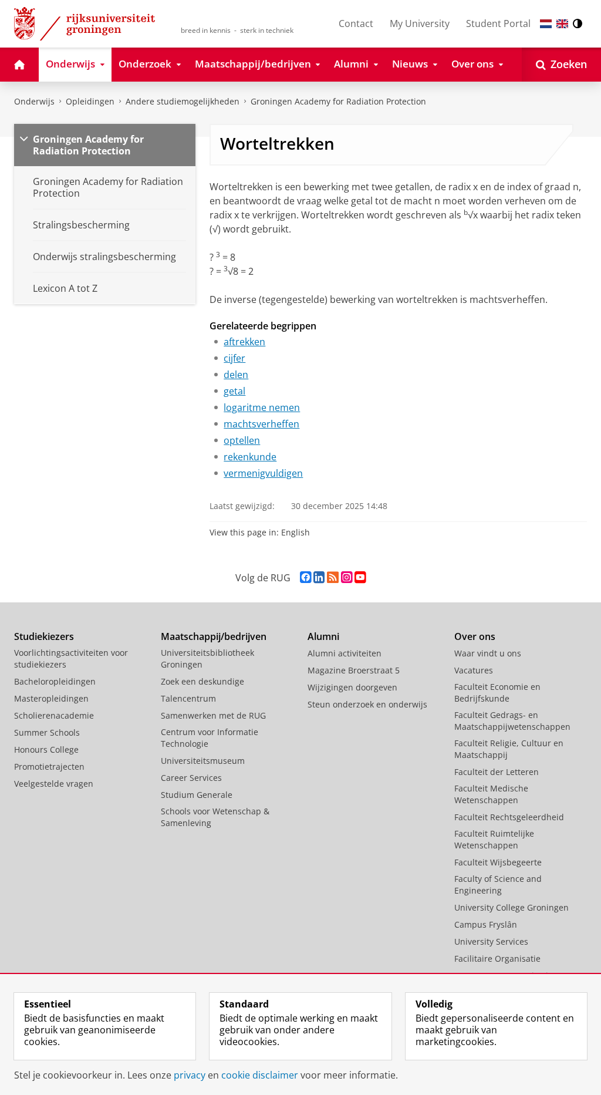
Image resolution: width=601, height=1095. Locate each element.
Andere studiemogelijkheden (182, 101)
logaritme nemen (262, 407)
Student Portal (498, 23)
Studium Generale (196, 794)
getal (234, 391)
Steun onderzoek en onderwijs (367, 704)
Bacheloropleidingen (55, 681)
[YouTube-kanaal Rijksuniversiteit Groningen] (360, 577)
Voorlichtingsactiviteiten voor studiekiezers (71, 658)
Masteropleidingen (51, 698)
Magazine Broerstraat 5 (354, 670)
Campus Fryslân (485, 924)
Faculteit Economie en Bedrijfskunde (497, 692)
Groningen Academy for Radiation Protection (338, 101)
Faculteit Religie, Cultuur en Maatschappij (508, 748)
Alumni (323, 636)
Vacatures (473, 670)
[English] (562, 23)
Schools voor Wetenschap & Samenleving (215, 817)
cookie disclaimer (259, 1075)
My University (420, 23)
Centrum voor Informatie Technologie (209, 737)
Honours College (46, 749)
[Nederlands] (546, 23)
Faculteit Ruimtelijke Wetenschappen (494, 839)
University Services (491, 941)
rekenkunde (250, 457)
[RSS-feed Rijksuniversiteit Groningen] (333, 577)
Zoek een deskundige (202, 681)
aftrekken (244, 342)
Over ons (474, 636)
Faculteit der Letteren (496, 771)
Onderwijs (34, 101)
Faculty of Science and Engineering (498, 884)
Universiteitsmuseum (203, 760)
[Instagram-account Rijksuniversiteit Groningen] (346, 577)
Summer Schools (47, 732)
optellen (242, 440)
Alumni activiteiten (344, 653)
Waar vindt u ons (487, 653)
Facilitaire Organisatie (497, 958)
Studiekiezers (44, 636)
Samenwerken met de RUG (213, 715)
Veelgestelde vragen (53, 783)
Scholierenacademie (54, 715)
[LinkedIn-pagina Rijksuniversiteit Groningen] (319, 577)
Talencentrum (188, 698)
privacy (189, 1075)
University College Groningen (511, 907)
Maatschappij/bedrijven (213, 636)
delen (236, 374)
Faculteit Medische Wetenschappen (491, 794)
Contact (356, 23)
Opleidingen (90, 101)
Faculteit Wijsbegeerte (498, 862)
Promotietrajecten (49, 766)
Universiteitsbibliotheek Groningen (207, 658)
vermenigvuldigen (263, 473)
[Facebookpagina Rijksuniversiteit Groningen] (305, 577)
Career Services (191, 777)
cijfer (234, 358)
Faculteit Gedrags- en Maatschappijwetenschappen (512, 720)
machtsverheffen (261, 424)
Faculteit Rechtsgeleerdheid (509, 817)
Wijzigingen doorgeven (352, 687)
